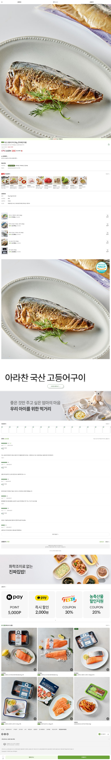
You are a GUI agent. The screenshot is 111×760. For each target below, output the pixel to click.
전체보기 (107, 424)
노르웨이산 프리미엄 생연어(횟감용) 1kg (49, 675)
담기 (107, 217)
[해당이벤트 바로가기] (14, 604)
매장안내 (30, 729)
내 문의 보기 (101, 541)
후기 (55, 2)
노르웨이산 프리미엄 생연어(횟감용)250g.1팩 (14, 675)
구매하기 (83, 757)
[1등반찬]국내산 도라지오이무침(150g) (82, 724)
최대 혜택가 (16, 151)
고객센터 (15, 729)
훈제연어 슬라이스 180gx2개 (46, 724)
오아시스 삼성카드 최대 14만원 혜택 (8, 158)
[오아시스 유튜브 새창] (8, 734)
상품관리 (3, 586)
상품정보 (19, 2)
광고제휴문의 (42, 729)
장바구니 (31, 757)
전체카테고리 (9, 729)
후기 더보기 (55, 534)
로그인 (2, 729)
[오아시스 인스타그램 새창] (5, 734)
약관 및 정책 (54, 729)
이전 (2, 2)
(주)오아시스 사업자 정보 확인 (8, 739)
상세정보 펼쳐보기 (55, 386)
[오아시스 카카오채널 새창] (2, 734)
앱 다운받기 (103, 734)
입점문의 (35, 729)
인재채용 (48, 729)
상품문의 (92, 2)
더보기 (7, 156)
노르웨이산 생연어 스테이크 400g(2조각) (85, 675)
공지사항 (21, 729)
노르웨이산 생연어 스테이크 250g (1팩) (12, 724)
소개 (25, 729)
